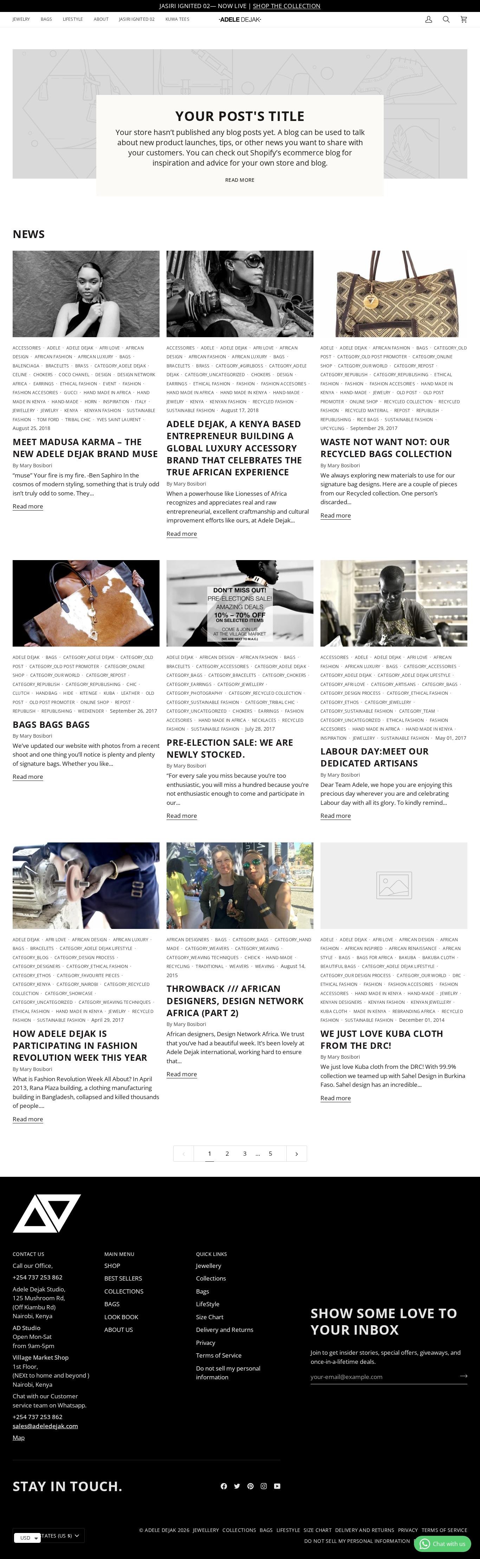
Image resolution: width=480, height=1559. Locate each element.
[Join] (461, 1375)
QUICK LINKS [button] (211, 1254)
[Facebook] (224, 1486)
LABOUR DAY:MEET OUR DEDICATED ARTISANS (374, 757)
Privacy (205, 1343)
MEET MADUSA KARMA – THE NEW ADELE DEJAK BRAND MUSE (85, 448)
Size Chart (209, 1317)
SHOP (112, 1266)
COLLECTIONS (123, 1291)
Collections (211, 1278)
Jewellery (208, 1266)
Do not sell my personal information (228, 1372)
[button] (24, 19)
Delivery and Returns (224, 1330)
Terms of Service (219, 1355)
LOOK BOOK (121, 1317)
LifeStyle (208, 1304)
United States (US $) (45, 1535)
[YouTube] (277, 1486)
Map (19, 1437)
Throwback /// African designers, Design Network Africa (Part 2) (235, 1000)
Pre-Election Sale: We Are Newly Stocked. (230, 748)
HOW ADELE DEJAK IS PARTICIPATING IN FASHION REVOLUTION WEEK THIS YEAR (80, 1045)
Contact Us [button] (28, 1254)
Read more (240, 180)
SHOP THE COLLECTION (286, 6)
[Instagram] (264, 1486)
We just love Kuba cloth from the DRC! (381, 1039)
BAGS (111, 1304)
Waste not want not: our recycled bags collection (386, 448)
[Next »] (296, 1154)
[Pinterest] (250, 1486)
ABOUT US (118, 1330)
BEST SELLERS (123, 1278)
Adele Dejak (160, 1530)
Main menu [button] (119, 1254)
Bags (202, 1291)
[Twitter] (237, 1486)
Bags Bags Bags (51, 724)
